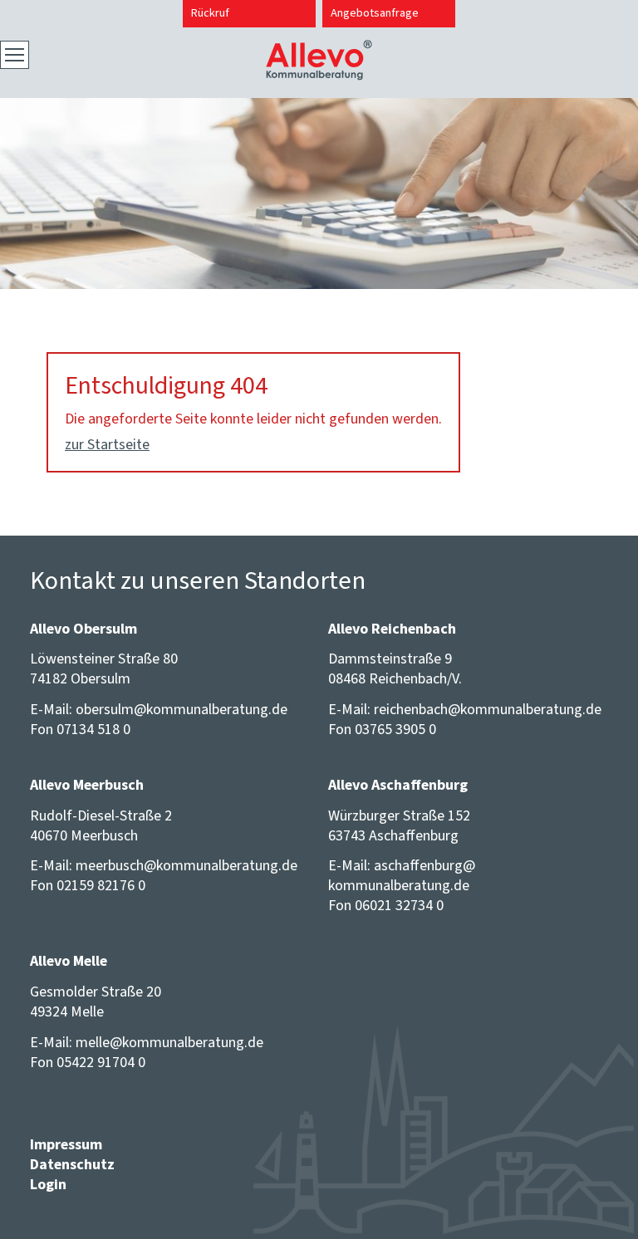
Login (48, 1184)
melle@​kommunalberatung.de (169, 1042)
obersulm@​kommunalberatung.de (181, 709)
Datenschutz (72, 1164)
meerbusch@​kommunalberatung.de (186, 865)
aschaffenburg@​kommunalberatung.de (401, 875)
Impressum (66, 1144)
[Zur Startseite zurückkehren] (319, 50)
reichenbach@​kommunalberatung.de (487, 709)
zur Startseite (107, 444)
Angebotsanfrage (375, 13)
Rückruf (210, 13)
